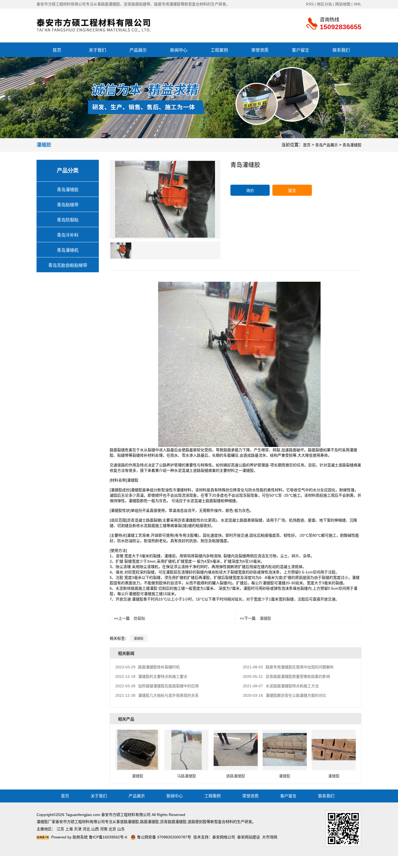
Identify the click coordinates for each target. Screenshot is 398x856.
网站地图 (342, 4)
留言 (292, 190)
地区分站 (324, 4)
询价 (250, 190)
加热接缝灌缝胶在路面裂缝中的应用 (157, 686)
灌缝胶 (255, 618)
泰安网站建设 (248, 837)
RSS (310, 4)
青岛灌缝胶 (351, 145)
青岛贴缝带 (68, 205)
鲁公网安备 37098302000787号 (163, 837)
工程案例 (219, 50)
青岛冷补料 (68, 235)
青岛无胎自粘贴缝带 (67, 265)
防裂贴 (129, 618)
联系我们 (341, 50)
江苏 (60, 829)
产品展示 (138, 50)
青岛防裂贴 (68, 220)
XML (357, 4)
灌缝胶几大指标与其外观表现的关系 (157, 695)
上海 (69, 829)
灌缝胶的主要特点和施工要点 (151, 676)
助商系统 (80, 837)
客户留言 (300, 50)
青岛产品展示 (326, 145)
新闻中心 (178, 50)
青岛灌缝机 (68, 250)
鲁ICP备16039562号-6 (108, 837)
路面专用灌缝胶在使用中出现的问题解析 (288, 667)
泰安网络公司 (223, 837)
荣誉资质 (260, 50)
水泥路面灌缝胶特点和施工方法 (281, 686)
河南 (103, 829)
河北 (86, 829)
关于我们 (97, 50)
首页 (57, 50)
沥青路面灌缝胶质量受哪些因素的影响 (286, 676)
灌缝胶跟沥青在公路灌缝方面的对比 (284, 695)
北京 (112, 829)
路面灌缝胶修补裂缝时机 (147, 667)
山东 (121, 829)
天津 (77, 829)
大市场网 (269, 837)
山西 (95, 829)
